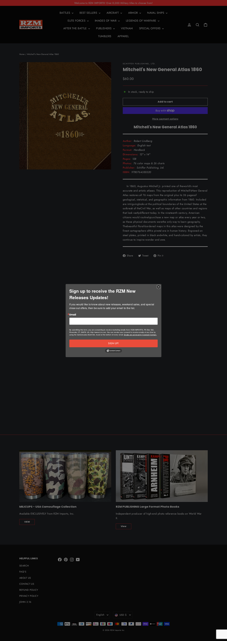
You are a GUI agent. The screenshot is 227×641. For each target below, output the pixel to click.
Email (72, 315)
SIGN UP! (113, 343)
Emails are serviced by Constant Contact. (140, 334)
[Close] (158, 287)
